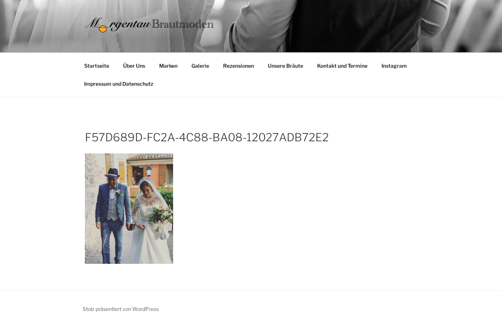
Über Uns (134, 66)
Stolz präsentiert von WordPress (121, 309)
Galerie (200, 66)
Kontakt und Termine (342, 66)
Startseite (96, 66)
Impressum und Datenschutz (118, 84)
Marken (168, 66)
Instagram (394, 66)
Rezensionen (238, 66)
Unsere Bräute (285, 66)
